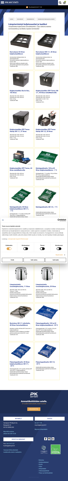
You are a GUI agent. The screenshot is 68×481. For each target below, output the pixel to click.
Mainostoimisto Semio (34, 477)
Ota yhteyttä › (33, 409)
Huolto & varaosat (18, 439)
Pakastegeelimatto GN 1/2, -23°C (45, 363)
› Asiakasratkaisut (43, 462)
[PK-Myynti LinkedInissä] (52, 438)
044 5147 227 (10, 443)
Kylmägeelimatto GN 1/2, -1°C (46, 207)
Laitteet (11, 19)
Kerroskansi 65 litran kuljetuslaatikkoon (17, 53)
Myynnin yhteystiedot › (41, 429)
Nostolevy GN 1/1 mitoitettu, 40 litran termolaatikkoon (20, 324)
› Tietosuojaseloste (43, 471)
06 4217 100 (38, 423)
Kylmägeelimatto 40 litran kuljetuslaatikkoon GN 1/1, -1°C (19, 209)
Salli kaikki (56, 260)
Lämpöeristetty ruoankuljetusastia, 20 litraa (46, 285)
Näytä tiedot (59, 255)
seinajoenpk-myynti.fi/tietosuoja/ (18, 239)
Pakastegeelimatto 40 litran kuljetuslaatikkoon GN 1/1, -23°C (20, 364)
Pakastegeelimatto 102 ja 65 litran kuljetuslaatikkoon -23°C (47, 324)
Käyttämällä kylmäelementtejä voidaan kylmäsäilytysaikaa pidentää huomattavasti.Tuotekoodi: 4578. (46, 369)
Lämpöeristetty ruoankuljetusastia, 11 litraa (20, 285)
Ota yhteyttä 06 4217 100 (35, 7)
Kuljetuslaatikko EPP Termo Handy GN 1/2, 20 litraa (46, 130)
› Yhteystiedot (42, 468)
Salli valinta (34, 260)
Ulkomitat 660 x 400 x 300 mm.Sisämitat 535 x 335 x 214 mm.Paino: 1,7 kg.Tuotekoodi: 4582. (17, 137)
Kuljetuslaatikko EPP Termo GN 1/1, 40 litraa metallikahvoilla (47, 92)
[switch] (25, 248)
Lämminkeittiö (20, 19)
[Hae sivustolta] (60, 3)
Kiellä (12, 260)
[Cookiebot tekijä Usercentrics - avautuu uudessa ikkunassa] (59, 220)
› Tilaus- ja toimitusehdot (45, 473)
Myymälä (18, 418)
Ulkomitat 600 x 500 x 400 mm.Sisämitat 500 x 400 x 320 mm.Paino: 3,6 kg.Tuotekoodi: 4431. (17, 176)
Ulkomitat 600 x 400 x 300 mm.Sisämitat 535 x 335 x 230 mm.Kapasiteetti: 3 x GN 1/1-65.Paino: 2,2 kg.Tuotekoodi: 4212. (43, 99)
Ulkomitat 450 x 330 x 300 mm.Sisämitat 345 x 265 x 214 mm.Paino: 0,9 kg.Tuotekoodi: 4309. (43, 137)
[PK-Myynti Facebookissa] (45, 438)
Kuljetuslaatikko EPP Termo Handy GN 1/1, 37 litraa (20, 130)
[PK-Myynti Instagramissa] (49, 438)
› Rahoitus (41, 460)
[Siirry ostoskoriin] (64, 3)
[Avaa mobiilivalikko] (2, 2)
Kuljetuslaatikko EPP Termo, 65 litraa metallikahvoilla (21, 169)
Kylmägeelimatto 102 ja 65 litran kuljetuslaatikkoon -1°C (46, 169)
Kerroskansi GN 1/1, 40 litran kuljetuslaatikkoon (46, 53)
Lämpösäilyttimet (30, 19)
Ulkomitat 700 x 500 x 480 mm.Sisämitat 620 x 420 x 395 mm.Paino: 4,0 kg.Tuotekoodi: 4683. (17, 98)
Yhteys (49, 418)
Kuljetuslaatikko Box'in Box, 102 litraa (20, 92)
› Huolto (40, 464)
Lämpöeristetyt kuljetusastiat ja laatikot (46, 19)
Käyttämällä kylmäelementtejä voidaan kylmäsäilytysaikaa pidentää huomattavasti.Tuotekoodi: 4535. (46, 214)
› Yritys (40, 466)
